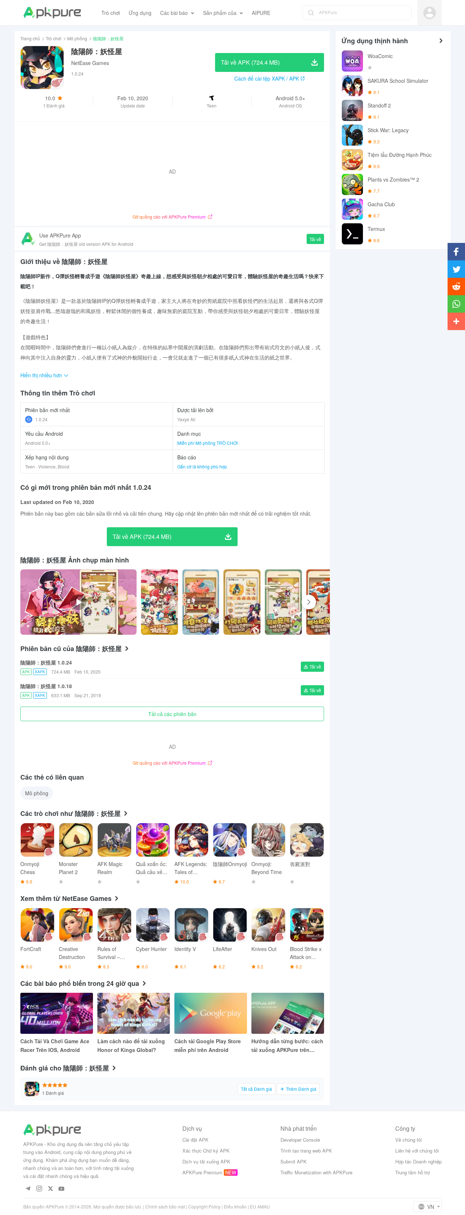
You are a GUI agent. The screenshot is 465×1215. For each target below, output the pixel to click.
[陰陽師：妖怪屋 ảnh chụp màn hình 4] (324, 602)
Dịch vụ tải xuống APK (206, 1161)
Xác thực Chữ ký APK (206, 1150)
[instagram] (39, 1189)
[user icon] (429, 13)
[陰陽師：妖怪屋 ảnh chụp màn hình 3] (283, 602)
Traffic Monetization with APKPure (316, 1172)
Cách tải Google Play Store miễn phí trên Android (207, 1045)
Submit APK (293, 1161)
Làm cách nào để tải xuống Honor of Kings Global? (131, 1045)
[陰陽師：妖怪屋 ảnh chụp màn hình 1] (200, 602)
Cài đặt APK (195, 1139)
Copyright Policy (204, 1206)
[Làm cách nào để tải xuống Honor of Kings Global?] (133, 1013)
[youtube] (61, 1189)
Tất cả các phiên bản (172, 714)
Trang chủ (30, 38)
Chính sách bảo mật (165, 1206)
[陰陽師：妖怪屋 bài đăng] (159, 602)
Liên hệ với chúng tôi (417, 1150)
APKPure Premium (202, 1172)
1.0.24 (41, 419)
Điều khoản (235, 1206)
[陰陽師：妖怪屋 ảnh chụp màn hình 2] (241, 602)
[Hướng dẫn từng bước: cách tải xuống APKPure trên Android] (287, 1013)
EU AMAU (260, 1206)
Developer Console (300, 1139)
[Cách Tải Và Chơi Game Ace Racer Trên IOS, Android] (56, 1013)
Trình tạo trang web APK (306, 1150)
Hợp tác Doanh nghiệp (418, 1161)
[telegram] (27, 1189)
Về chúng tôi (408, 1139)
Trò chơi (53, 38)
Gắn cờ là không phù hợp (202, 466)
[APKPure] (52, 13)
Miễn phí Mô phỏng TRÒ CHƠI (207, 443)
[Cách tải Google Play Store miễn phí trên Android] (210, 1013)
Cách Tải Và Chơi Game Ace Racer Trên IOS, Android (54, 1045)
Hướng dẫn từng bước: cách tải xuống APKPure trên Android (287, 1045)
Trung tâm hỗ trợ (412, 1172)
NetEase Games (90, 62)
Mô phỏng (77, 38)
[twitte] (50, 1189)
